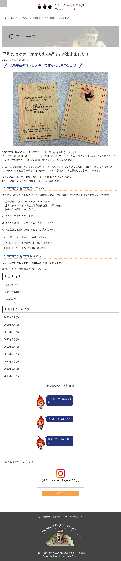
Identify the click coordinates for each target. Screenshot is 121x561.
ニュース (25, 36)
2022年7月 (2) (11, 354)
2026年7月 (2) (11, 325)
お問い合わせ (44, 517)
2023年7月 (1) (11, 339)
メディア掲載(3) (12, 292)
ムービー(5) (10, 299)
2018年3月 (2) (11, 376)
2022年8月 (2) (11, 347)
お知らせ (25, 18)
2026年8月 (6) (11, 317)
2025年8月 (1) (11, 332)
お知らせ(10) (11, 284)
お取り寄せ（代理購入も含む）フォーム (26, 269)
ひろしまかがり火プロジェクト (21, 461)
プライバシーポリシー (72, 517)
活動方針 (56, 517)
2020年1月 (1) (11, 361)
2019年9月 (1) (11, 368)
